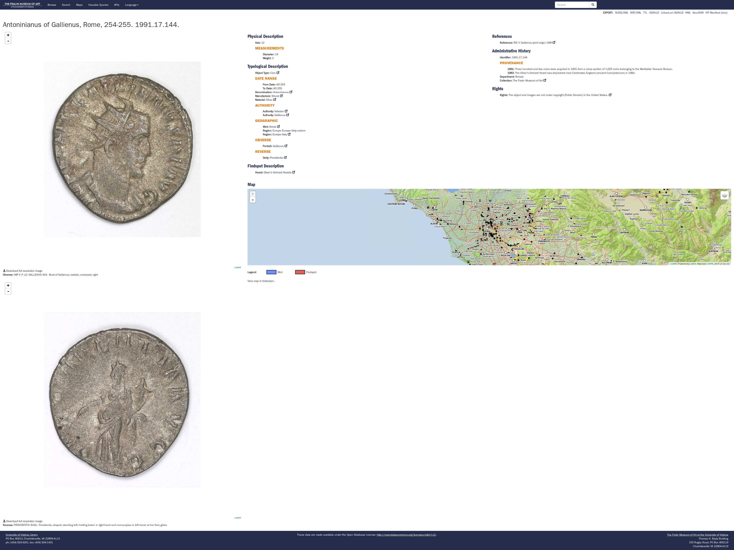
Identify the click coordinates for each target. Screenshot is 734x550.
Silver (269, 99)
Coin (273, 73)
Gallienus (279, 115)
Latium (301, 130)
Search (66, 4)
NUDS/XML (621, 12)
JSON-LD (654, 12)
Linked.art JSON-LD (672, 12)
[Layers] (724, 195)
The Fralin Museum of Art (527, 80)
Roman (519, 76)
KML (688, 12)
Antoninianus (281, 92)
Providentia (276, 157)
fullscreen (268, 281)
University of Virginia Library (22, 534)
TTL (645, 12)
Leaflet (238, 267)
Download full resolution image (24, 271)
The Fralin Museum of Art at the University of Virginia (697, 534)
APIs (116, 4)
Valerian (279, 111)
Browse (52, 4)
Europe (277, 130)
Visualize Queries (98, 4)
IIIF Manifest (713, 12)
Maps (79, 4)
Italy (294, 130)
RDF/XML (635, 12)
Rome (272, 126)
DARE (710, 263)
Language (131, 4)
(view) (724, 12)
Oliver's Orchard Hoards (277, 172)
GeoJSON (698, 12)
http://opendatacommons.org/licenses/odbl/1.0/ (406, 534)
